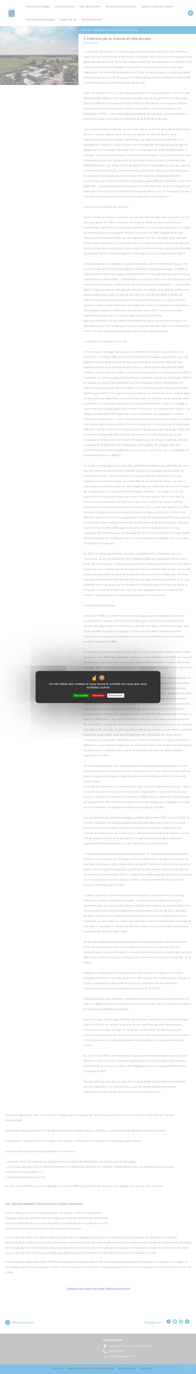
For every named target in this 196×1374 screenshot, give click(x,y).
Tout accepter (81, 695)
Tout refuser (98, 695)
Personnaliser (116, 695)
